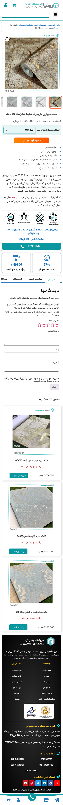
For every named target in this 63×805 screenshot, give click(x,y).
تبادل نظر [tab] (52, 279)
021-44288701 (17, 765)
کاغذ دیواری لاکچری (40, 25)
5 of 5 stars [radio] (40, 325)
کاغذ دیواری (51, 25)
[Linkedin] (44, 783)
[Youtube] (25, 783)
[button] (55, 14)
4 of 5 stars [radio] (44, 325)
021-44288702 (31, 770)
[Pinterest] (32, 783)
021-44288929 (17, 759)
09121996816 (46, 759)
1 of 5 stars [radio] (57, 325)
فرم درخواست (15, 197)
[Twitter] (38, 783)
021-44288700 (46, 765)
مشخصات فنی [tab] (35, 278)
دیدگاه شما (52, 331)
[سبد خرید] (14, 5)
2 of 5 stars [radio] (53, 325)
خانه (58, 25)
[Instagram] (57, 783)
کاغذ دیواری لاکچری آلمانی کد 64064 (31, 612)
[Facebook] (50, 783)
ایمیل (56, 362)
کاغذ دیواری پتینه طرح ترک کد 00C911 (31, 460)
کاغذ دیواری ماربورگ (25, 25)
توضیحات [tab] (17, 278)
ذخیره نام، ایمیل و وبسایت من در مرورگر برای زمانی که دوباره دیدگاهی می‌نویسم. (31, 379)
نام (57, 349)
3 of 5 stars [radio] (48, 325)
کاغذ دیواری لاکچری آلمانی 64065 (31, 536)
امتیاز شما (54, 320)
